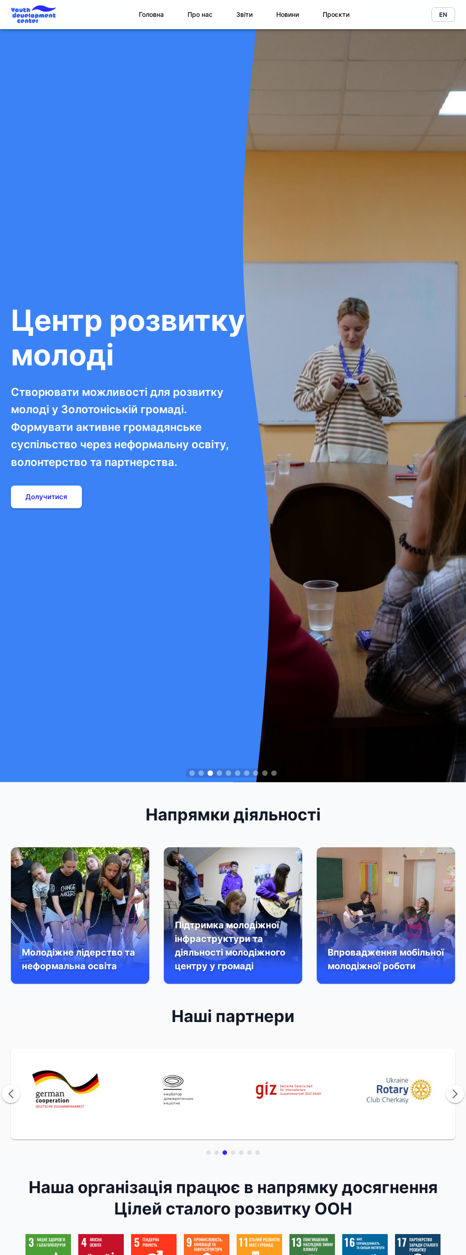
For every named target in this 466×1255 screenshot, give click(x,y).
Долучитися (46, 496)
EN (443, 14)
